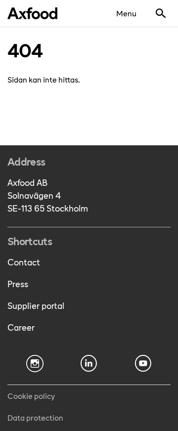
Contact (23, 262)
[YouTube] (143, 363)
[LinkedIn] (89, 363)
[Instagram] (34, 363)
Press (17, 283)
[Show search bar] (161, 13)
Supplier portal (35, 305)
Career (21, 327)
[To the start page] (32, 13)
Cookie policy (31, 395)
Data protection (35, 417)
